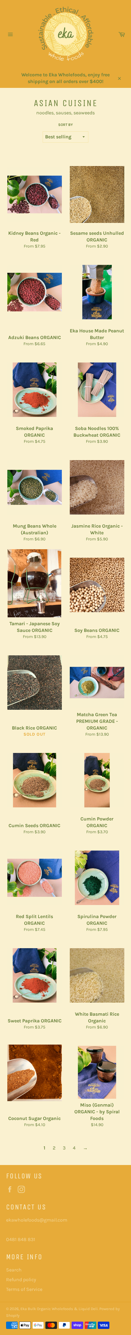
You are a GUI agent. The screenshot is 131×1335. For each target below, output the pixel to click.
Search (14, 1270)
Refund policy (21, 1279)
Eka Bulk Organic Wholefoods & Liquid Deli (59, 1308)
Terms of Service (24, 1289)
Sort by (65, 125)
